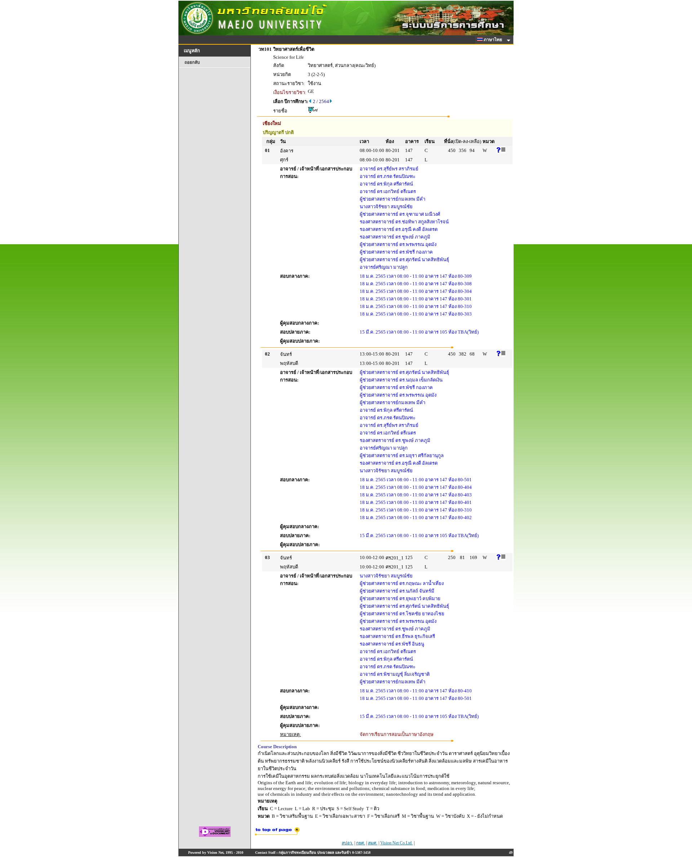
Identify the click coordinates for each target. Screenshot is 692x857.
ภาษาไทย (493, 39)
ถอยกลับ (192, 62)
